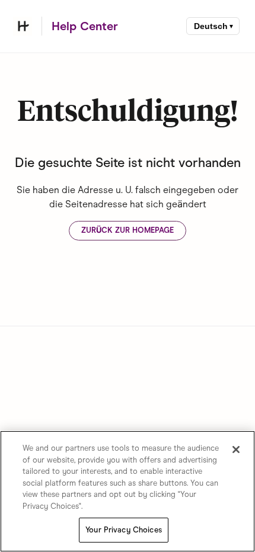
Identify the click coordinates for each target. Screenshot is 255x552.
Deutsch (211, 26)
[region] (127, 491)
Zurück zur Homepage (127, 230)
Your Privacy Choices (123, 529)
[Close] (236, 450)
